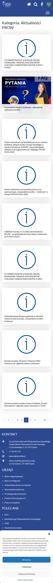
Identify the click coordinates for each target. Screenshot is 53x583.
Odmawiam (26, 567)
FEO (6, 514)
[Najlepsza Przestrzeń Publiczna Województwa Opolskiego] (6, 4)
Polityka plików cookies (25, 580)
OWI (7, 523)
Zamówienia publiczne (14, 489)
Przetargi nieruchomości (15, 494)
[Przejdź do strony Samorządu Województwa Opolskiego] (49, 4)
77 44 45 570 (15, 451)
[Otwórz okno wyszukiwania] (35, 4)
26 (44, 420)
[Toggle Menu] (48, 13)
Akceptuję (26, 560)
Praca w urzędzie (12, 502)
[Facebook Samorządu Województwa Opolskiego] (42, 4)
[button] (49, 533)
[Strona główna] (29, 4)
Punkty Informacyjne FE (15, 498)
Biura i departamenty (14, 476)
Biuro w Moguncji (12, 480)
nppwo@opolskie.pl (17, 456)
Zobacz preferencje (26, 574)
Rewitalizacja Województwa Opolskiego (23, 519)
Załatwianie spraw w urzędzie (18, 485)
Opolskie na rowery (13, 527)
